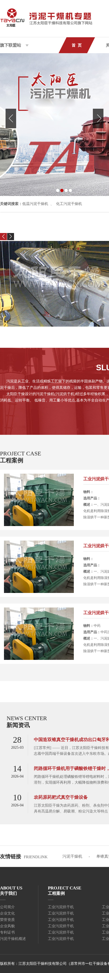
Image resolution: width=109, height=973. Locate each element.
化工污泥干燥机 (69, 204)
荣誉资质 (7, 920)
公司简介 (7, 907)
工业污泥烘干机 (61, 907)
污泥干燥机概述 (13, 939)
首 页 (77, 45)
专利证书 (7, 932)
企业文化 (7, 913)
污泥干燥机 (72, 856)
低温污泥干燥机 (35, 204)
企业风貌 (7, 926)
